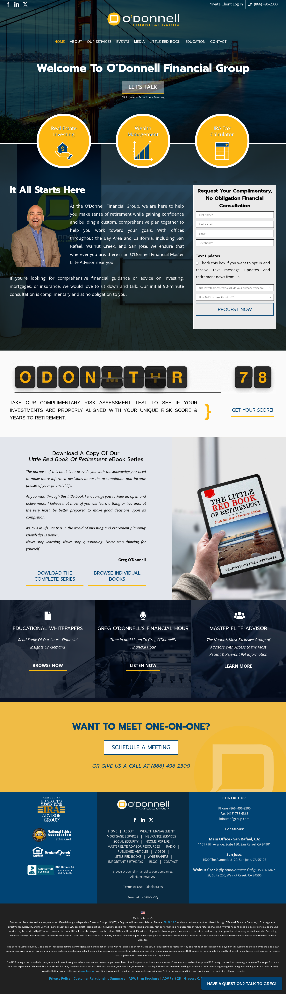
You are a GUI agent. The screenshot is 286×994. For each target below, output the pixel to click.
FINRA (167, 922)
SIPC (173, 922)
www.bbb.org (87, 971)
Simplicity (151, 897)
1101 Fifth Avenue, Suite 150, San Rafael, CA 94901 (234, 844)
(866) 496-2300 (170, 766)
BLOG (153, 861)
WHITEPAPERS (158, 856)
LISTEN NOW (143, 665)
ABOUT (129, 831)
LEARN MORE (238, 666)
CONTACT (171, 861)
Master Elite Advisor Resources (134, 846)
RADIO (170, 846)
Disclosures (154, 887)
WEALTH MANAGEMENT (157, 831)
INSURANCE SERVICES (160, 836)
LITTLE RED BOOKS (127, 856)
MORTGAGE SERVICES (122, 836)
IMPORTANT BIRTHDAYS (125, 861)
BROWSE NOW (47, 665)
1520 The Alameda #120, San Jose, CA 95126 (234, 860)
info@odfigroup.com (234, 819)
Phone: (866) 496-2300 (234, 808)
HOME (112, 831)
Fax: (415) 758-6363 (234, 813)
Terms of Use (133, 887)
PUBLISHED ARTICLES (133, 851)
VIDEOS (160, 851)
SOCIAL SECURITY (126, 841)
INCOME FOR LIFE (157, 841)
